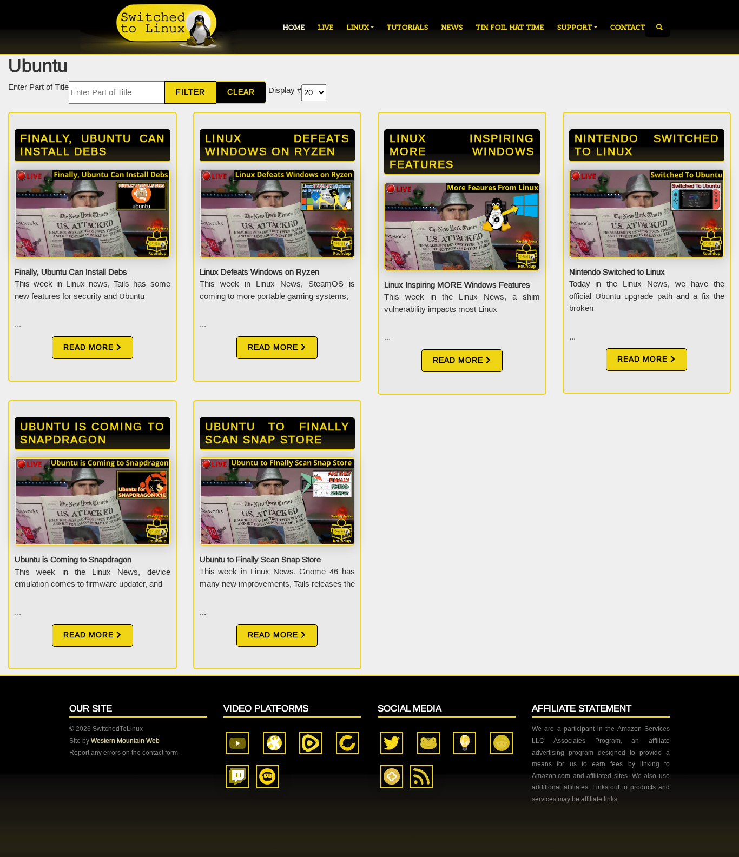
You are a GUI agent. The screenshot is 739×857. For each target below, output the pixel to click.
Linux (358, 27)
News (452, 27)
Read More (89, 347)
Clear (241, 92)
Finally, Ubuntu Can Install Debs (92, 144)
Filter (190, 92)
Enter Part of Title (38, 87)
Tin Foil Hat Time (510, 27)
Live (326, 27)
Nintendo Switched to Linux (647, 144)
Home (294, 27)
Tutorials (407, 27)
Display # (284, 90)
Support (574, 27)
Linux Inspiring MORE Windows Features (462, 151)
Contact (627, 27)
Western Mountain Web (125, 740)
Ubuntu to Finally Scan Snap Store (277, 433)
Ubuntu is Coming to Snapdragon (92, 433)
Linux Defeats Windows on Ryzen (277, 144)
